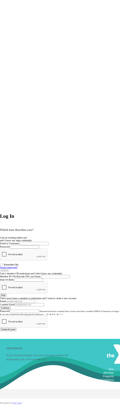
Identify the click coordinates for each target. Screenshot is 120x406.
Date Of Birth (7, 279)
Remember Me (10, 264)
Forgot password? (9, 267)
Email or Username (9, 243)
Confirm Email (7, 304)
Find (3, 295)
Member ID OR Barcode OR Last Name (20, 276)
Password (5, 246)
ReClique (17, 403)
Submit (4, 270)
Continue (5, 308)
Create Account (8, 329)
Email (3, 301)
